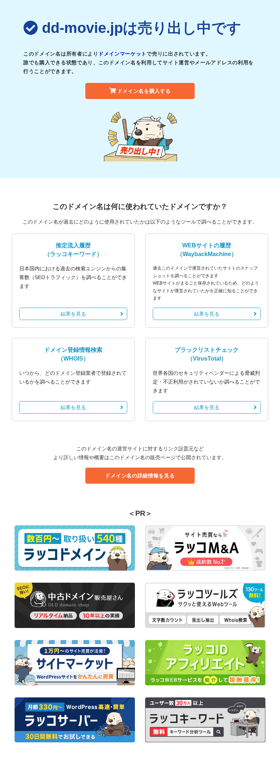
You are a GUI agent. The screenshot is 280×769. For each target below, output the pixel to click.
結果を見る (73, 314)
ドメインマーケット (122, 54)
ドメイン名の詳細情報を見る (140, 476)
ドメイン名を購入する (144, 91)
